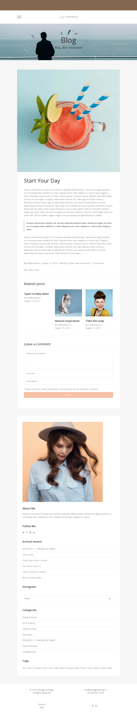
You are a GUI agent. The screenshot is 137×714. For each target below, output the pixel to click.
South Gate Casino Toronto (34, 560)
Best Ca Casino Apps (31, 577)
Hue (51, 668)
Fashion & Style (66, 263)
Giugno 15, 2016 (49, 263)
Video (96, 668)
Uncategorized (29, 651)
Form (45, 668)
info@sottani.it (33, 263)
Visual (103, 668)
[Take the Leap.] (99, 302)
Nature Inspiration (67, 321)
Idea (26, 270)
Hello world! (27, 554)
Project (69, 668)
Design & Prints (29, 617)
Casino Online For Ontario (34, 571)
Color (29, 668)
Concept (37, 668)
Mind (31, 270)
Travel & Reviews (82, 263)
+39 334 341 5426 (95, 692)
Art (23, 668)
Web (37, 270)
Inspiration (27, 634)
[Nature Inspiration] (68, 302)
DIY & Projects (28, 623)
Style (77, 668)
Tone (89, 668)
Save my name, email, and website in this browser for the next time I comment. (63, 389)
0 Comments (98, 263)
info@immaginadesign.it (95, 689)
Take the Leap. (95, 321)
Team (83, 668)
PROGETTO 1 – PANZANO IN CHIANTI (38, 549)
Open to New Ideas (36, 294)
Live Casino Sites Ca (31, 566)
